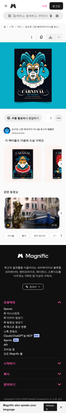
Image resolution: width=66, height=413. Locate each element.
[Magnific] (33, 256)
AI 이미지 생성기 (13, 317)
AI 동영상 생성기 (13, 322)
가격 (44, 6)
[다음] (51, 118)
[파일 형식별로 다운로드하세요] (58, 37)
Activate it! (50, 407)
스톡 (11, 26)
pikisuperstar (18, 132)
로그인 (56, 6)
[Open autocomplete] (8, 15)
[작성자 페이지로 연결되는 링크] (7, 131)
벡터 (19, 26)
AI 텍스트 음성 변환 (15, 326)
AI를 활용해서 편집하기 (25, 118)
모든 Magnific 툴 (13, 353)
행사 (24, 235)
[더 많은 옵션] (31, 37)
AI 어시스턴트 (12, 313)
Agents (11, 340)
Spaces (8, 309)
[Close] (61, 407)
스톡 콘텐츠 (10, 331)
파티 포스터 (39, 235)
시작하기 (9, 363)
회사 (7, 374)
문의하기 (9, 384)
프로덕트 (9, 302)
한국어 (33, 286)
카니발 (11, 235)
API (6, 345)
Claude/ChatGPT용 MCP (21, 335)
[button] (33, 287)
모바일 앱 (9, 349)
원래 (21, 49)
